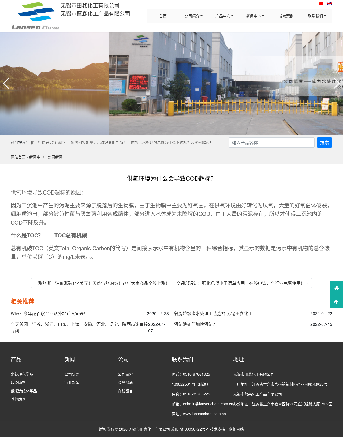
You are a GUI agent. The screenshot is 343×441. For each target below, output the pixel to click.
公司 (123, 359)
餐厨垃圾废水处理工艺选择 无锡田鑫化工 (213, 313)
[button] (6, 83)
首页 (163, 15)
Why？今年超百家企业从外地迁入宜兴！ (49, 313)
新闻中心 (253, 15)
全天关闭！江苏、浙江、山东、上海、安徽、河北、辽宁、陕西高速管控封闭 (79, 327)
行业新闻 (71, 382)
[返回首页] (336, 288)
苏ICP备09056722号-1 (190, 429)
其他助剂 (18, 399)
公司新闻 (71, 374)
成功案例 (286, 15)
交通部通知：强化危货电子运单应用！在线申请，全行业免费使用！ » (242, 283)
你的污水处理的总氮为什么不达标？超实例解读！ (172, 142)
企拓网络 (236, 429)
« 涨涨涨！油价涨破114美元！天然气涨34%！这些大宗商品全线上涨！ (102, 283)
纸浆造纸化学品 (24, 390)
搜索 (324, 142)
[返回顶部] (336, 301)
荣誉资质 (125, 382)
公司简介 (192, 15)
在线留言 (125, 390)
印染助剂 (18, 382)
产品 (16, 359)
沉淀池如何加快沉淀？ (195, 324)
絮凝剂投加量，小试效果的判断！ (99, 142)
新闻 (69, 359)
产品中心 (222, 15)
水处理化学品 (22, 374)
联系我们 (315, 15)
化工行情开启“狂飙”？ (49, 142)
